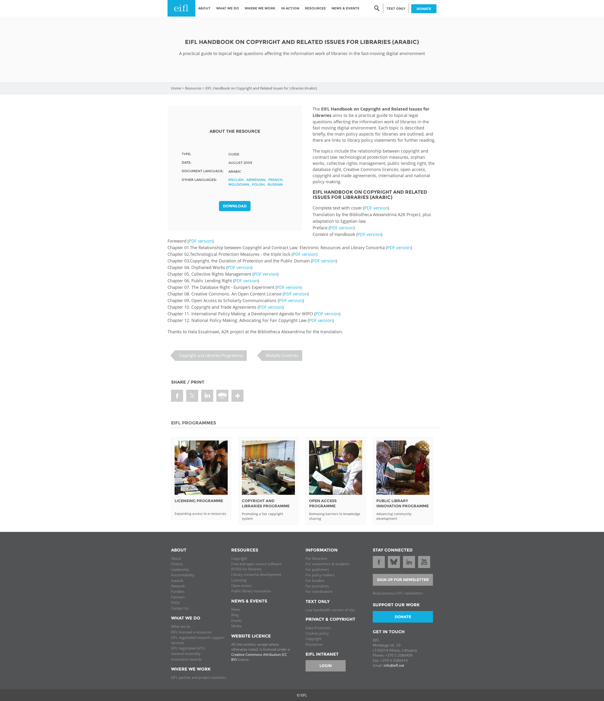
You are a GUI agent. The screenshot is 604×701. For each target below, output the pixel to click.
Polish (258, 184)
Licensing (238, 580)
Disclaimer (314, 644)
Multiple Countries (282, 355)
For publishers (317, 569)
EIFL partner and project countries (198, 677)
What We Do (227, 8)
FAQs (175, 602)
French (275, 180)
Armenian (255, 180)
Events (236, 620)
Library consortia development (256, 574)
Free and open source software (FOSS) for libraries (256, 566)
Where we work (260, 8)
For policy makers (320, 575)
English (235, 180)
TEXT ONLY (395, 8)
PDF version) (305, 254)
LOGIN (325, 665)
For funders (315, 580)
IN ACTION (290, 8)
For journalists (317, 586)
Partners (178, 597)
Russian (275, 184)
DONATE (424, 9)
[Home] (181, 8)
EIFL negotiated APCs (188, 648)
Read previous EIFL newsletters (398, 593)
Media (236, 626)
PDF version (376, 208)
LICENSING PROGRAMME (199, 501)
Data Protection (318, 627)
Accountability (182, 575)
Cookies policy (317, 633)
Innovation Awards (186, 659)
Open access (241, 585)
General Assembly (186, 653)
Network (178, 586)
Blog (235, 614)
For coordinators (319, 591)
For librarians (316, 558)
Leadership (180, 569)
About (204, 8)
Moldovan (238, 184)
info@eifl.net (394, 665)
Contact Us (180, 608)
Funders (177, 591)
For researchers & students (327, 563)
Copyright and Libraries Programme (211, 355)
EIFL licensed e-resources (191, 632)
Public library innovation (251, 591)
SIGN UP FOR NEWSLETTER (403, 579)
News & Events (345, 8)
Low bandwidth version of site (330, 609)
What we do (180, 626)
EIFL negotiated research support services (197, 640)
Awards (177, 580)
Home (176, 88)
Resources (315, 8)
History (177, 563)
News (235, 609)
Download (235, 206)
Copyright (239, 558)
